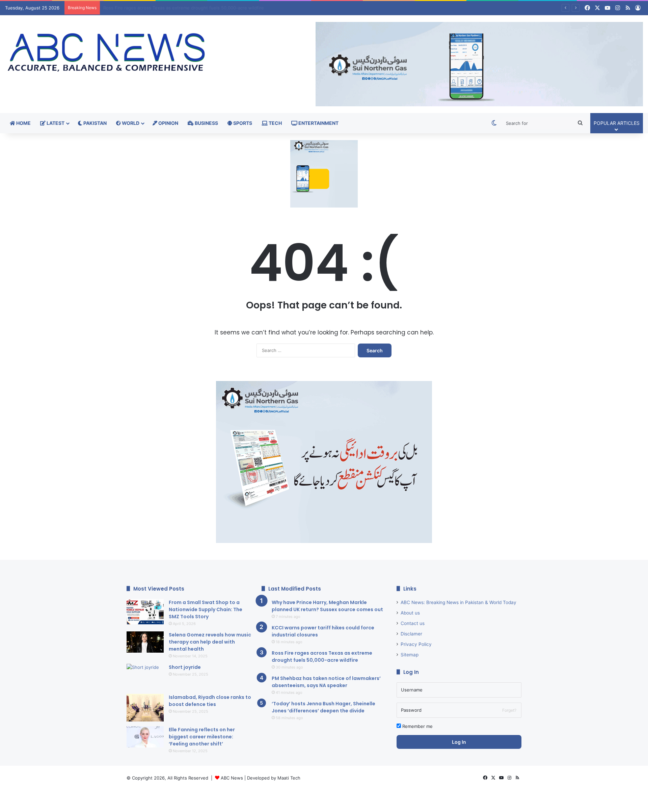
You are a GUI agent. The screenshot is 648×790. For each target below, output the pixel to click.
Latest (55, 123)
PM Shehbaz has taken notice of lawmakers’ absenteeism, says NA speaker (183, 7)
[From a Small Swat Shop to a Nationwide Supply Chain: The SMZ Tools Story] (145, 611)
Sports (242, 123)
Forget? (509, 710)
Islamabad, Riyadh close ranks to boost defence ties (210, 701)
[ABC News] (108, 53)
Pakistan (94, 123)
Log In (459, 742)
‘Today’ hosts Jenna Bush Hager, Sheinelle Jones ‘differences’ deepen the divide (323, 707)
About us (410, 613)
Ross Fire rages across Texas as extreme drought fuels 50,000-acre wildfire (322, 656)
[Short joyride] (145, 676)
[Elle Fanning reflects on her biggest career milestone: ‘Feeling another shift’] (145, 736)
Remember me (417, 726)
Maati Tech (288, 778)
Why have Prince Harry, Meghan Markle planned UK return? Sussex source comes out (327, 606)
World (130, 123)
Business (206, 123)
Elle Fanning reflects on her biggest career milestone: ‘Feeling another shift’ (202, 736)
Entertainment (318, 123)
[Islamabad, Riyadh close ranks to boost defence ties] (145, 708)
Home (23, 123)
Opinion (167, 123)
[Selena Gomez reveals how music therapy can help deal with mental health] (145, 642)
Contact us (413, 623)
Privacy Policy (416, 644)
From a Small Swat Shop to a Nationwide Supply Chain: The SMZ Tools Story (205, 609)
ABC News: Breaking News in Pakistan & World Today (458, 602)
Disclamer (411, 633)
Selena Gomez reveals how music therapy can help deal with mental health (210, 641)
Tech (275, 123)
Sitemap (409, 654)
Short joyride (185, 667)
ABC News (232, 778)
